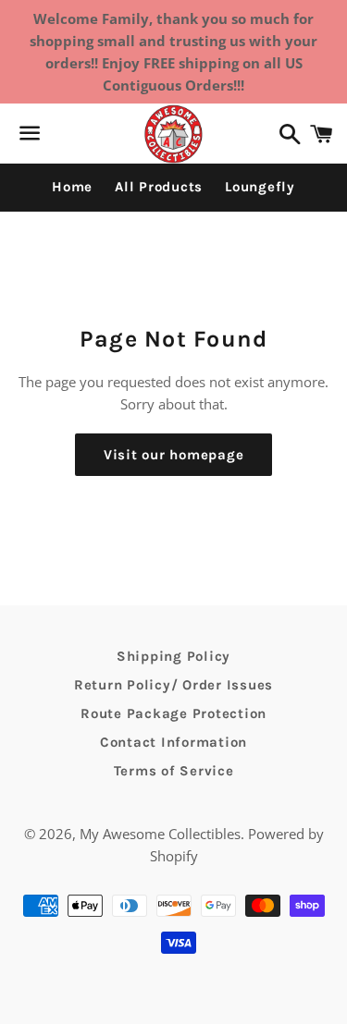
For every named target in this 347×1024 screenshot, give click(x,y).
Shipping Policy (173, 656)
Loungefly (260, 186)
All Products (159, 186)
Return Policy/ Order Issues (173, 685)
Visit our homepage (174, 454)
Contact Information (173, 742)
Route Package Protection (173, 713)
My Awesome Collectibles (160, 833)
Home (72, 186)
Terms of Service (174, 770)
